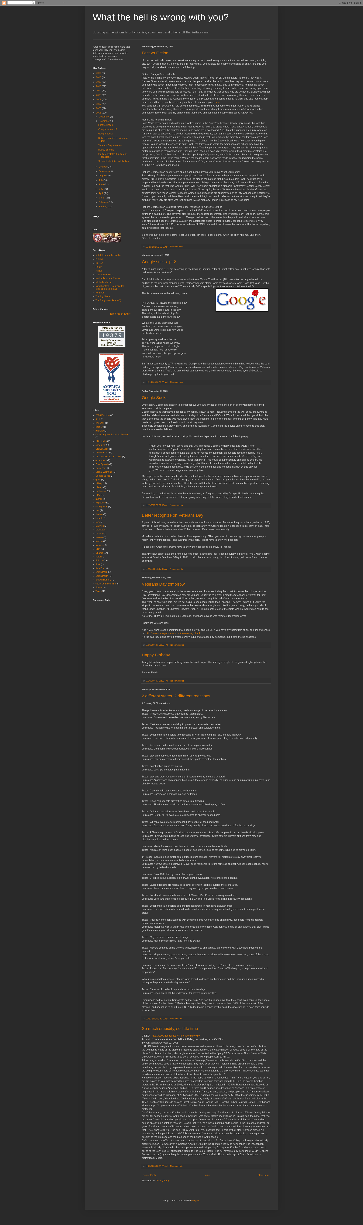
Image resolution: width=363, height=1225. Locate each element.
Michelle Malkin (103, 282)
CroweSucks (102, 449)
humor (98, 499)
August (102, 175)
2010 (99, 90)
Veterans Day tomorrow (163, 584)
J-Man (98, 270)
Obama (99, 553)
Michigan (100, 529)
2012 (99, 82)
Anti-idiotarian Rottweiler (108, 255)
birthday (99, 430)
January (103, 206)
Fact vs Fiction (155, 53)
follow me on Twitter (120, 314)
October (103, 166)
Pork (97, 564)
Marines (99, 526)
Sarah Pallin (101, 576)
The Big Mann (102, 296)
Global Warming (103, 472)
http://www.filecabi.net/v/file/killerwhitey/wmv (176, 1035)
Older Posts (263, 1175)
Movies (99, 537)
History (99, 487)
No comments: (177, 246)
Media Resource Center (107, 278)
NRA (97, 549)
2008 (99, 99)
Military (99, 533)
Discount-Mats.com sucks (108, 456)
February (104, 202)
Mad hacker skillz (104, 274)
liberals (99, 518)
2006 (99, 108)
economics (101, 460)
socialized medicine (105, 583)
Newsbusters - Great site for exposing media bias (109, 287)
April (101, 193)
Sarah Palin (101, 572)
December (104, 116)
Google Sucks (155, 397)
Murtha (99, 541)
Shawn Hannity (103, 579)
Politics (99, 560)
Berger (98, 427)
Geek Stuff (100, 468)
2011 (99, 86)
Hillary (98, 483)
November (104, 121)
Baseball (100, 423)
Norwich (99, 545)
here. (217, 102)
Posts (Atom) (162, 1180)
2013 (99, 77)
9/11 (97, 419)
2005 (99, 112)
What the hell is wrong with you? (161, 17)
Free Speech (102, 464)
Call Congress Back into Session (112, 434)
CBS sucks (101, 441)
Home (207, 1175)
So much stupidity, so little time (170, 1028)
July (101, 180)
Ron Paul (100, 292)
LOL (97, 522)
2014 (99, 73)
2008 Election (102, 415)
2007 (99, 104)
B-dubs (99, 259)
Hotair (98, 267)
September (105, 171)
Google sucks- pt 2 (159, 261)
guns (98, 479)
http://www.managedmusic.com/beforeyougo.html (173, 633)
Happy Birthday (156, 655)
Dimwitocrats (102, 452)
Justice (99, 514)
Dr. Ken (99, 263)
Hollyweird (100, 491)
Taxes (98, 591)
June (101, 184)
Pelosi (98, 556)
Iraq (97, 510)
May (101, 189)
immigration (101, 506)
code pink (100, 445)
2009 (99, 95)
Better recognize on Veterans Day (172, 515)
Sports (98, 587)
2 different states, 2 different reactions (176, 696)
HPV (97, 495)
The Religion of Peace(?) (108, 300)
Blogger (195, 1200)
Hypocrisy (100, 502)
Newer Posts (149, 1175)
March (102, 197)
